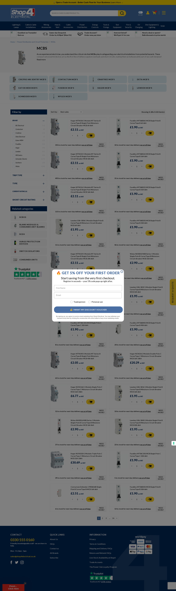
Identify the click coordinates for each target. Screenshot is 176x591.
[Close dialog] (122, 271)
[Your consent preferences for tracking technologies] (173, 443)
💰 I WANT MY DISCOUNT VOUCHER (88, 309)
